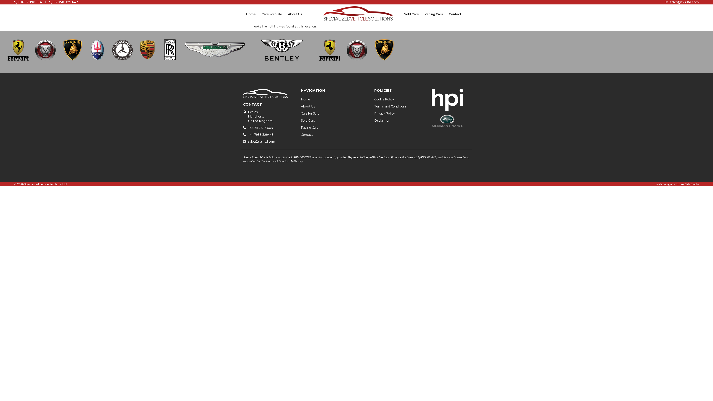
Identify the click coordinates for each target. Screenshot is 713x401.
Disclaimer (382, 120)
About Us (295, 14)
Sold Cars (411, 14)
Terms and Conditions (390, 106)
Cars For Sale (272, 14)
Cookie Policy (384, 99)
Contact (455, 14)
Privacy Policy (384, 113)
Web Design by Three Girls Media (677, 184)
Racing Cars (434, 14)
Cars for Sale (310, 113)
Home (251, 14)
